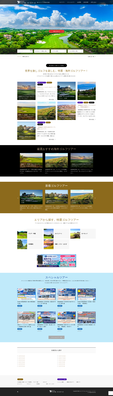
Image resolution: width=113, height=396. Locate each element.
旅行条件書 (86, 2)
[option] (56, 27)
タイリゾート (19, 383)
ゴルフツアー (62, 2)
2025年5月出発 (21, 358)
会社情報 (79, 2)
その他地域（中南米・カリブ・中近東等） (24, 382)
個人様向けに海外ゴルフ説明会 (56, 65)
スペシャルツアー (71, 2)
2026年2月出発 (62, 364)
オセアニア (45, 382)
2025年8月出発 (21, 364)
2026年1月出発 (62, 362)
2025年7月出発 (21, 362)
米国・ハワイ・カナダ (50, 383)
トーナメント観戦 (60, 382)
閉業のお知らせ (56, 31)
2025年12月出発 (62, 360)
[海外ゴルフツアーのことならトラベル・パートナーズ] (56, 391)
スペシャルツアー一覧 (56, 337)
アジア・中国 (35, 382)
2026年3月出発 (62, 366)
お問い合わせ (93, 2)
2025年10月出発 (62, 356)
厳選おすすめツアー (70, 382)
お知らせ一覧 (91, 56)
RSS (17, 391)
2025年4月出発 (21, 356)
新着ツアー (78, 382)
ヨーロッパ (29, 383)
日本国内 (38, 383)
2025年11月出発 (62, 358)
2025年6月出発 (21, 360)
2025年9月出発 (21, 366)
